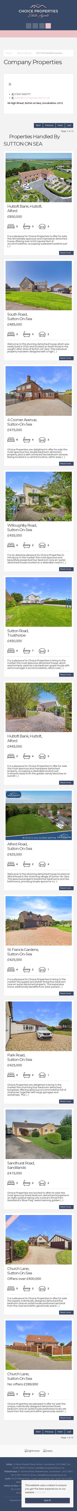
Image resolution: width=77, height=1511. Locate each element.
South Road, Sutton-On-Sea (19, 316)
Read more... (66, 253)
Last (69, 125)
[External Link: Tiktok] (42, 26)
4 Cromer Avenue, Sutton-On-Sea (22, 422)
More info (40, 1492)
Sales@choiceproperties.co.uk (32, 98)
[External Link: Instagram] (35, 26)
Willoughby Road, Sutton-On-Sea (22, 527)
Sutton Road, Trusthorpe (17, 633)
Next (60, 125)
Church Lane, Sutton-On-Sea (19, 1270)
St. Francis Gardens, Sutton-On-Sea (22, 951)
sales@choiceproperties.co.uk (49, 1468)
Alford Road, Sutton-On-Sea (19, 846)
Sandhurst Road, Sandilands (20, 1165)
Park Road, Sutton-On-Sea (19, 1057)
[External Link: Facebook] (29, 26)
